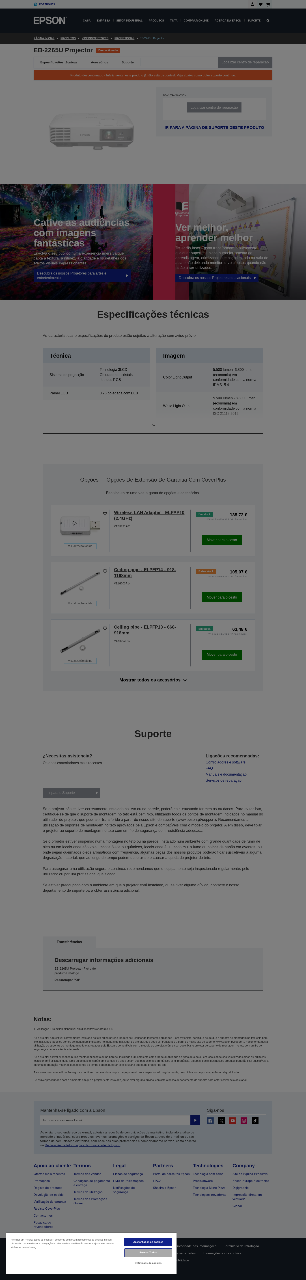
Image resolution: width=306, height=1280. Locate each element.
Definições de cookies (148, 1263)
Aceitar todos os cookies (148, 1242)
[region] (91, 1253)
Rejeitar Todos (148, 1252)
